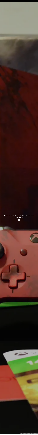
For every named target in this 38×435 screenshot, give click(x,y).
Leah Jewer (16, 217)
